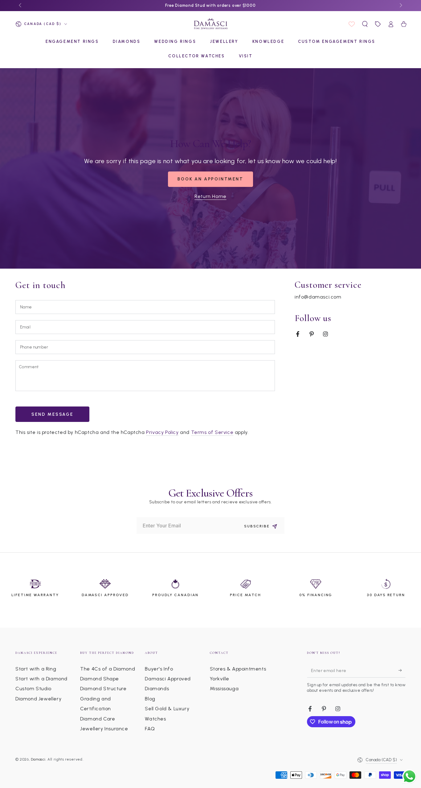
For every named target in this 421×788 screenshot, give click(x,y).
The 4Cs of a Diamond (107, 669)
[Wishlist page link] (352, 24)
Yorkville (219, 679)
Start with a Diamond (41, 679)
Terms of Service (212, 432)
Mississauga (224, 688)
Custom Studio (33, 688)
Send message (52, 414)
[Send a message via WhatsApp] (409, 776)
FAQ (150, 729)
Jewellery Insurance (104, 729)
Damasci (38, 759)
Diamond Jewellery (38, 699)
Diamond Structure (103, 688)
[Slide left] (20, 5)
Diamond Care (97, 719)
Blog (150, 699)
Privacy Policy (162, 432)
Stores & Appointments (238, 669)
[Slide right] (400, 5)
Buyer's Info (159, 669)
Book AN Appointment (210, 179)
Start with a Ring (35, 669)
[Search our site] (364, 24)
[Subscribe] (402, 670)
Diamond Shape (99, 679)
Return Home (210, 196)
